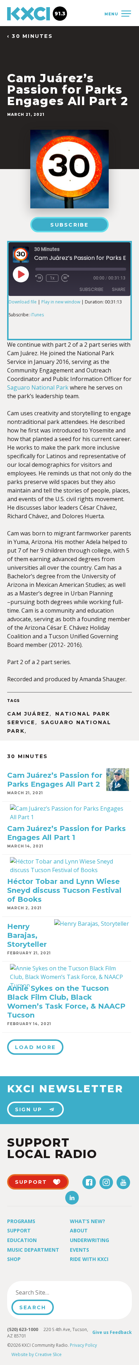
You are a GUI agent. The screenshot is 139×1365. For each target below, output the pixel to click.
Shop (14, 1259)
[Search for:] (47, 1292)
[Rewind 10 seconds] (39, 278)
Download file (23, 302)
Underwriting (89, 1240)
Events (79, 1249)
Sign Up (28, 1109)
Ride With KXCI (89, 1259)
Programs (21, 1221)
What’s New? (87, 1221)
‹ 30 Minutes (30, 36)
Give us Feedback (112, 1332)
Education (22, 1240)
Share (118, 289)
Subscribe (69, 225)
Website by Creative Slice (36, 1354)
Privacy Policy (83, 1345)
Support (19, 1230)
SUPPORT (31, 1182)
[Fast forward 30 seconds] (65, 278)
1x (52, 278)
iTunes (37, 315)
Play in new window (60, 302)
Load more (35, 1047)
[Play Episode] (21, 274)
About (79, 1230)
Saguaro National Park (37, 387)
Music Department (33, 1249)
